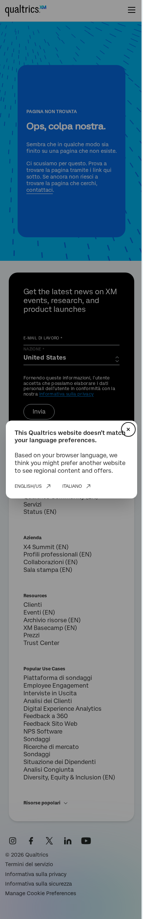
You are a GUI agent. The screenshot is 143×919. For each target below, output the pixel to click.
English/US (28, 486)
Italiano (72, 486)
